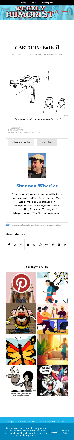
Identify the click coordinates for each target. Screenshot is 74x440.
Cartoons (38, 54)
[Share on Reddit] (40, 244)
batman (15, 224)
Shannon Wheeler (54, 54)
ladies (58, 224)
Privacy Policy (65, 431)
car (32, 224)
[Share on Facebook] (9, 244)
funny (42, 224)
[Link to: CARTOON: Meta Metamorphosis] (21, 349)
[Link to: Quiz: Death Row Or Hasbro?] (21, 318)
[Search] (55, 12)
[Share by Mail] (46, 244)
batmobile (25, 224)
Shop (23, 2)
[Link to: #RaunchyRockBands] (52, 380)
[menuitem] (23, 3)
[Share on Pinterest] (21, 244)
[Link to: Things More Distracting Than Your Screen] (52, 287)
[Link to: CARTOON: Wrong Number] (21, 380)
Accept (54, 431)
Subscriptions (47, 2)
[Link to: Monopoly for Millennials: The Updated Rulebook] (52, 318)
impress (50, 224)
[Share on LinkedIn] (28, 244)
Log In (34, 2)
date (37, 224)
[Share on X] (15, 244)
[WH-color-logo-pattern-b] (31, 12)
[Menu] (63, 12)
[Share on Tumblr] (34, 244)
